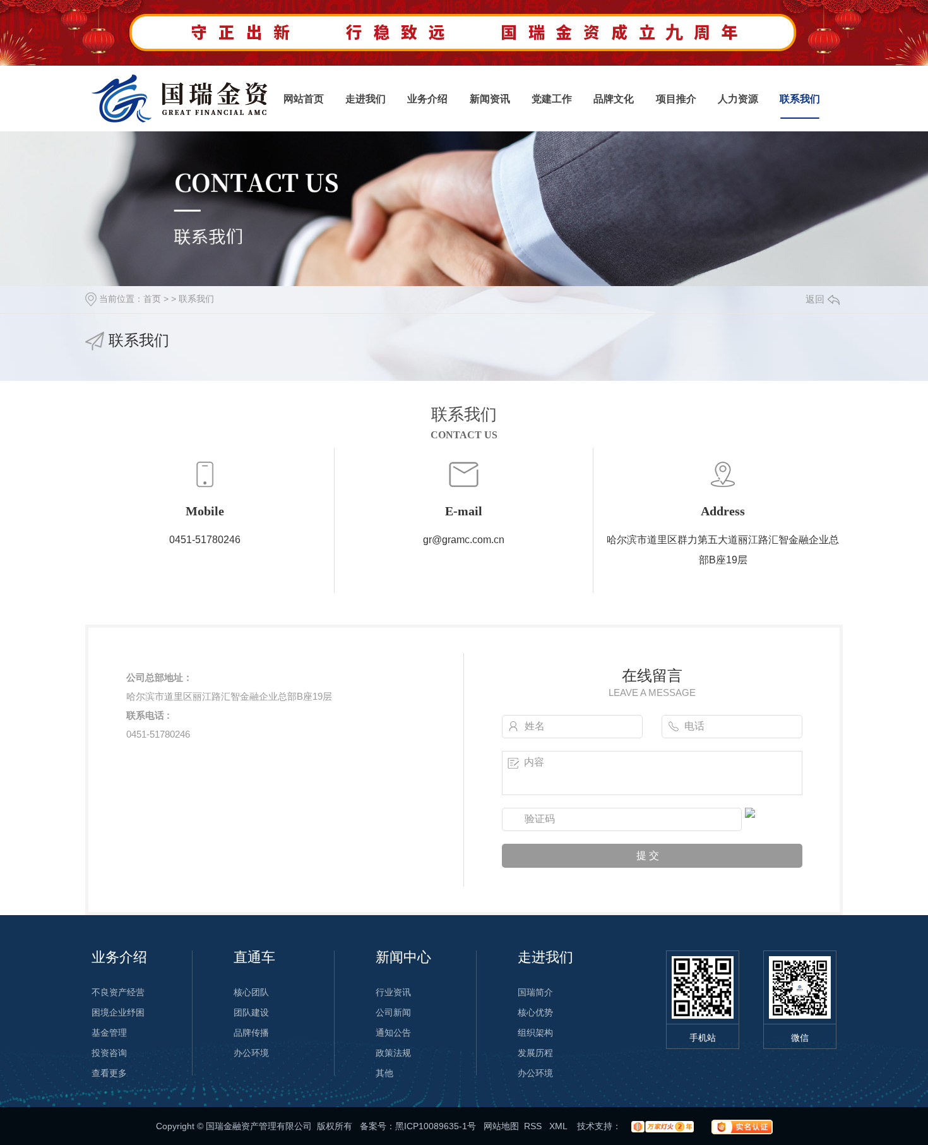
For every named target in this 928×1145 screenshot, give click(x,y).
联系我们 (800, 98)
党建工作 (552, 98)
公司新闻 (393, 1012)
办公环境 (251, 1053)
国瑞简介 (535, 992)
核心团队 (251, 992)
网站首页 (303, 98)
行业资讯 (393, 992)
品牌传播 (251, 1033)
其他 (384, 1073)
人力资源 (738, 98)
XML (559, 1126)
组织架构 (535, 1033)
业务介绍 (427, 98)
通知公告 (393, 1033)
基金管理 (109, 1033)
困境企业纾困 (118, 1012)
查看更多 (109, 1073)
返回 (815, 299)
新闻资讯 (490, 98)
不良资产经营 (118, 992)
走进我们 (365, 98)
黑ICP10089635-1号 (435, 1126)
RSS (534, 1126)
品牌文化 (613, 98)
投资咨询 (109, 1053)
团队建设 (251, 1012)
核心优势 (535, 1012)
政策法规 (393, 1053)
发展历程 (535, 1053)
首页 (152, 299)
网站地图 (501, 1126)
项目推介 (676, 98)
